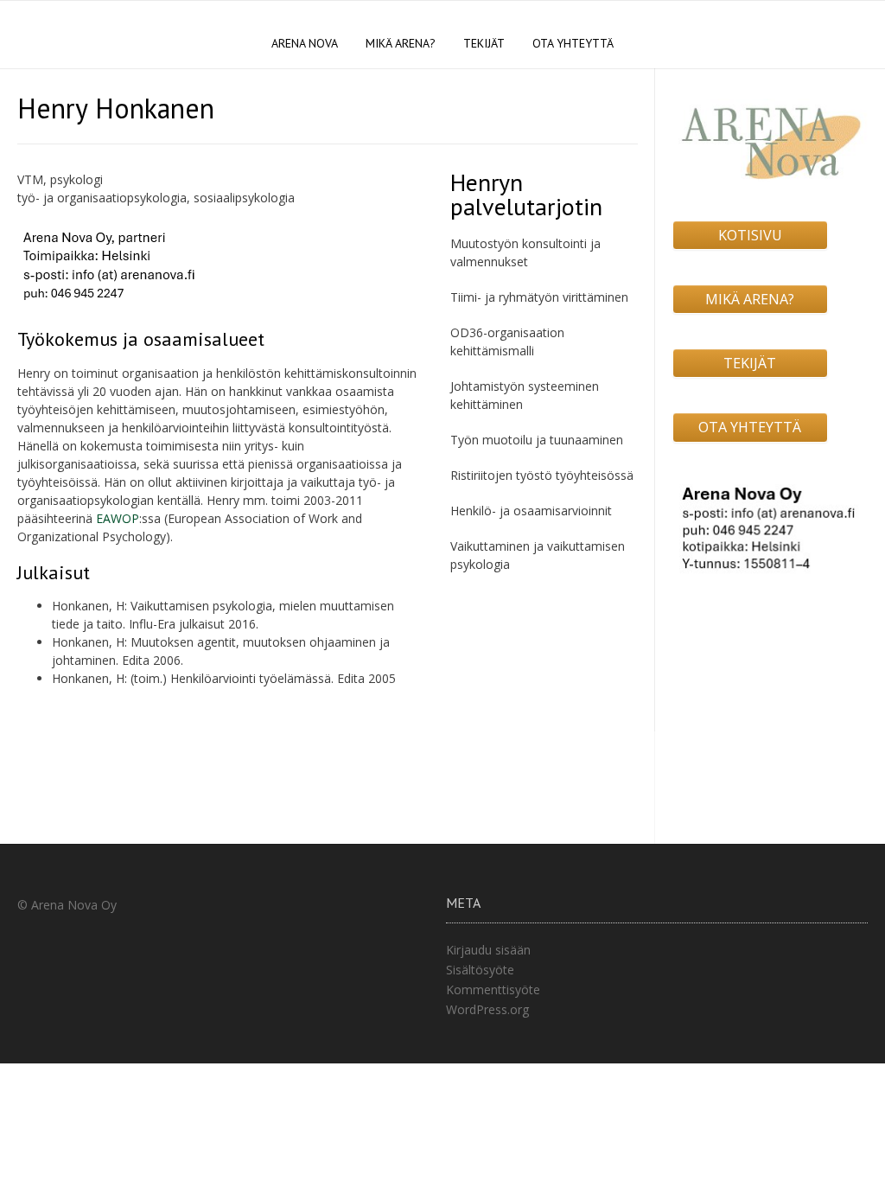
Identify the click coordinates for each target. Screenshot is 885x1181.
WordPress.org (487, 1009)
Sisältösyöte (480, 969)
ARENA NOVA (304, 43)
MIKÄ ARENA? (401, 43)
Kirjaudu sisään (488, 950)
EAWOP (117, 518)
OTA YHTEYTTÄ (573, 43)
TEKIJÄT (484, 43)
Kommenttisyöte (493, 989)
